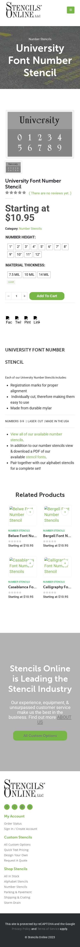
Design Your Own (16, 855)
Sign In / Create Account (20, 829)
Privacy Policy (21, 928)
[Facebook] (7, 807)
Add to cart (47, 296)
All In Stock (11, 876)
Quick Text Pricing (16, 850)
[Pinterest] (22, 807)
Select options (30, 512)
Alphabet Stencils (16, 881)
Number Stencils (40, 39)
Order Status (13, 823)
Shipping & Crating (17, 897)
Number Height (20, 237)
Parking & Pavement (18, 892)
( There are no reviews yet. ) (50, 193)
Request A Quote (15, 860)
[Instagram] (30, 807)
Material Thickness (25, 265)
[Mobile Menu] (70, 10)
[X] (14, 807)
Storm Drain (12, 903)
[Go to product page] (22, 515)
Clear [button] (11, 282)
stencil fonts (36, 457)
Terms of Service (48, 928)
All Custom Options (17, 844)
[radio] (11, 247)
